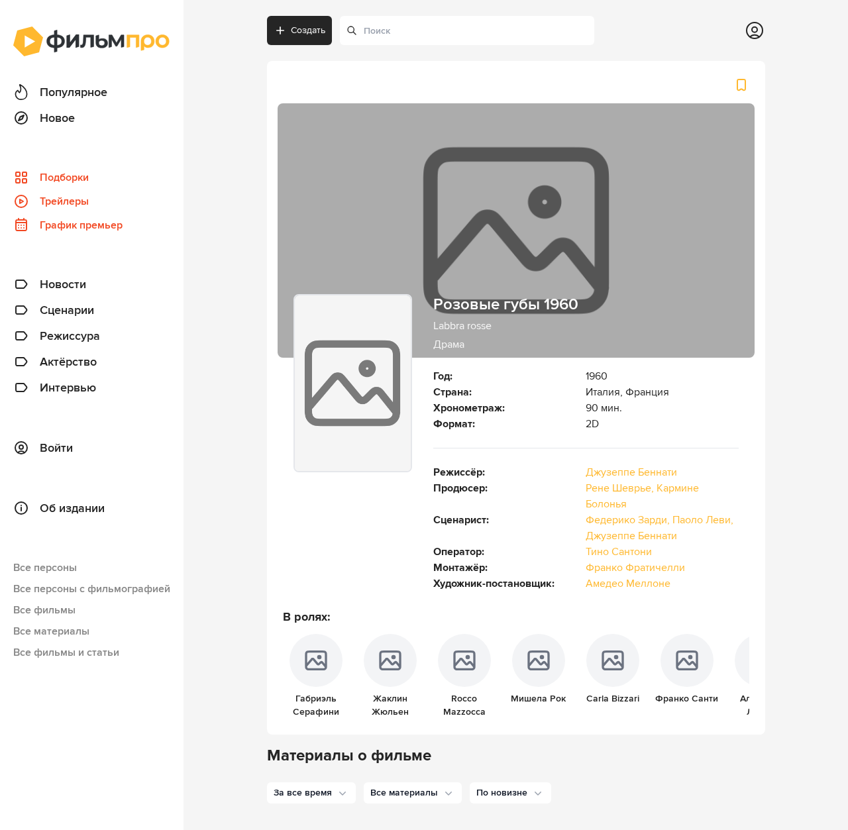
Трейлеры (64, 201)
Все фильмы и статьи (66, 652)
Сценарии (67, 310)
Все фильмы (44, 610)
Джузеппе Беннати (631, 472)
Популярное (73, 92)
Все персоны (45, 567)
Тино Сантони (619, 551)
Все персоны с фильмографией (91, 589)
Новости (63, 284)
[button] (311, 793)
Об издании (72, 508)
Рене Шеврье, (621, 488)
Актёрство (68, 361)
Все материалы (51, 631)
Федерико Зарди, (629, 520)
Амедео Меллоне (628, 583)
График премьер (81, 225)
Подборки (64, 177)
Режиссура (70, 336)
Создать (308, 30)
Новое (57, 118)
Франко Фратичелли (635, 567)
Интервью (68, 387)
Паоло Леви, (702, 520)
